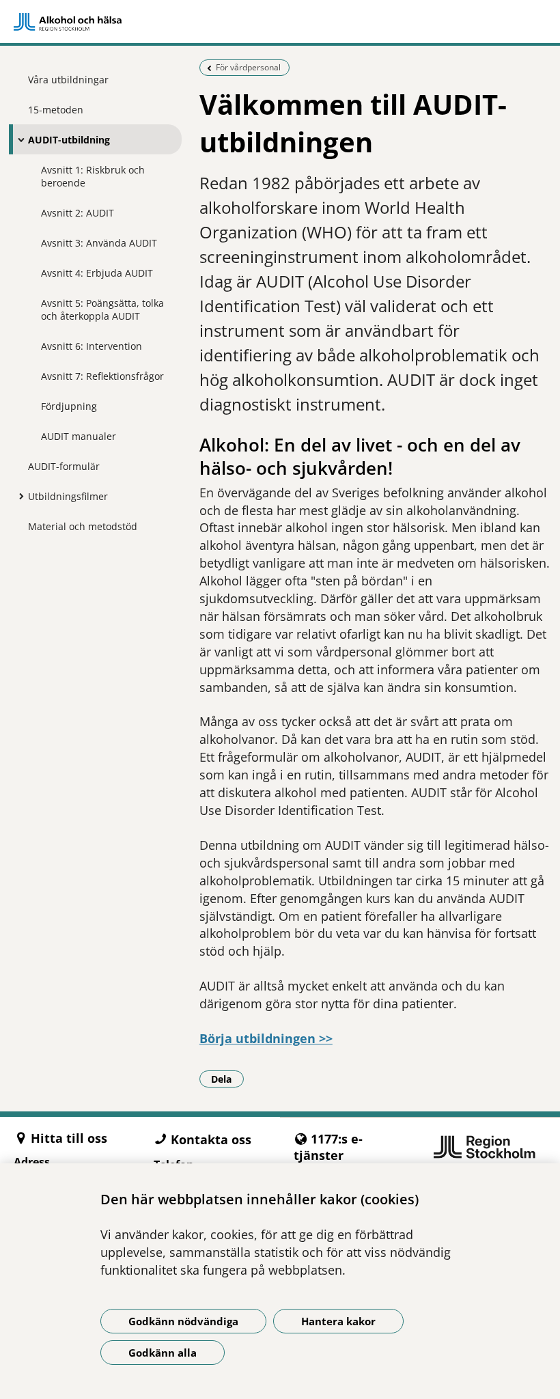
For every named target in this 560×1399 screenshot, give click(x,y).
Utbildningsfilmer (68, 496)
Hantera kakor (338, 1321)
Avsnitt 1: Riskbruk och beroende (93, 176)
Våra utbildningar (68, 79)
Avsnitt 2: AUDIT (77, 212)
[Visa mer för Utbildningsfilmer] (18, 496)
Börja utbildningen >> (266, 1038)
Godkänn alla (162, 1352)
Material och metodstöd (82, 526)
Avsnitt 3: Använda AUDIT (99, 242)
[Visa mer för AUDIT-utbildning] (18, 139)
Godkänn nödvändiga (183, 1321)
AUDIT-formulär (64, 466)
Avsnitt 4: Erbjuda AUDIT (97, 272)
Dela (227, 1078)
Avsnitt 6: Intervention (91, 346)
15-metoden (55, 109)
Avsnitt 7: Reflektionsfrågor (102, 376)
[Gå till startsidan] (280, 22)
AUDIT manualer (78, 436)
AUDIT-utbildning (69, 139)
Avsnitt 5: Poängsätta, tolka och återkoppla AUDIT (102, 309)
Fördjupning (69, 406)
